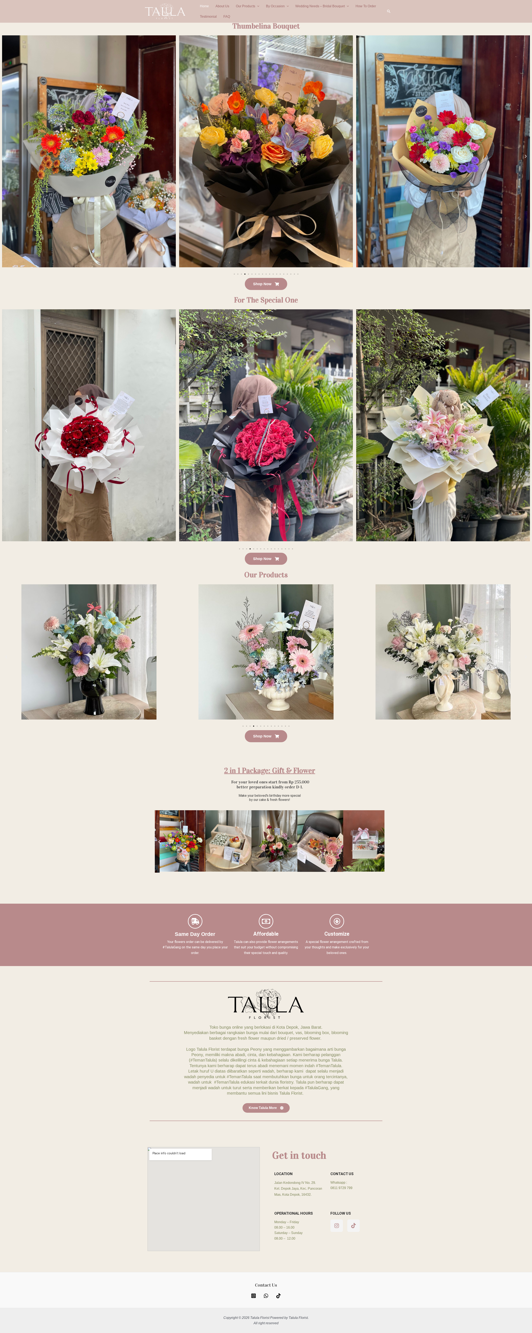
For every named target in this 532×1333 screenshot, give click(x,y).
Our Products (245, 6)
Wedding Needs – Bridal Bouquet (320, 6)
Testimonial (208, 16)
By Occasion (275, 6)
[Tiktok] (278, 1295)
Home (204, 6)
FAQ (226, 16)
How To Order (366, 6)
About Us (222, 6)
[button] (257, 6)
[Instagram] (253, 1295)
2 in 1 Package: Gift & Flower (269, 770)
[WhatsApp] (266, 1295)
